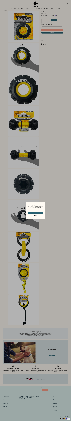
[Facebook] (34, 215)
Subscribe (35, 213)
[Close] (44, 203)
